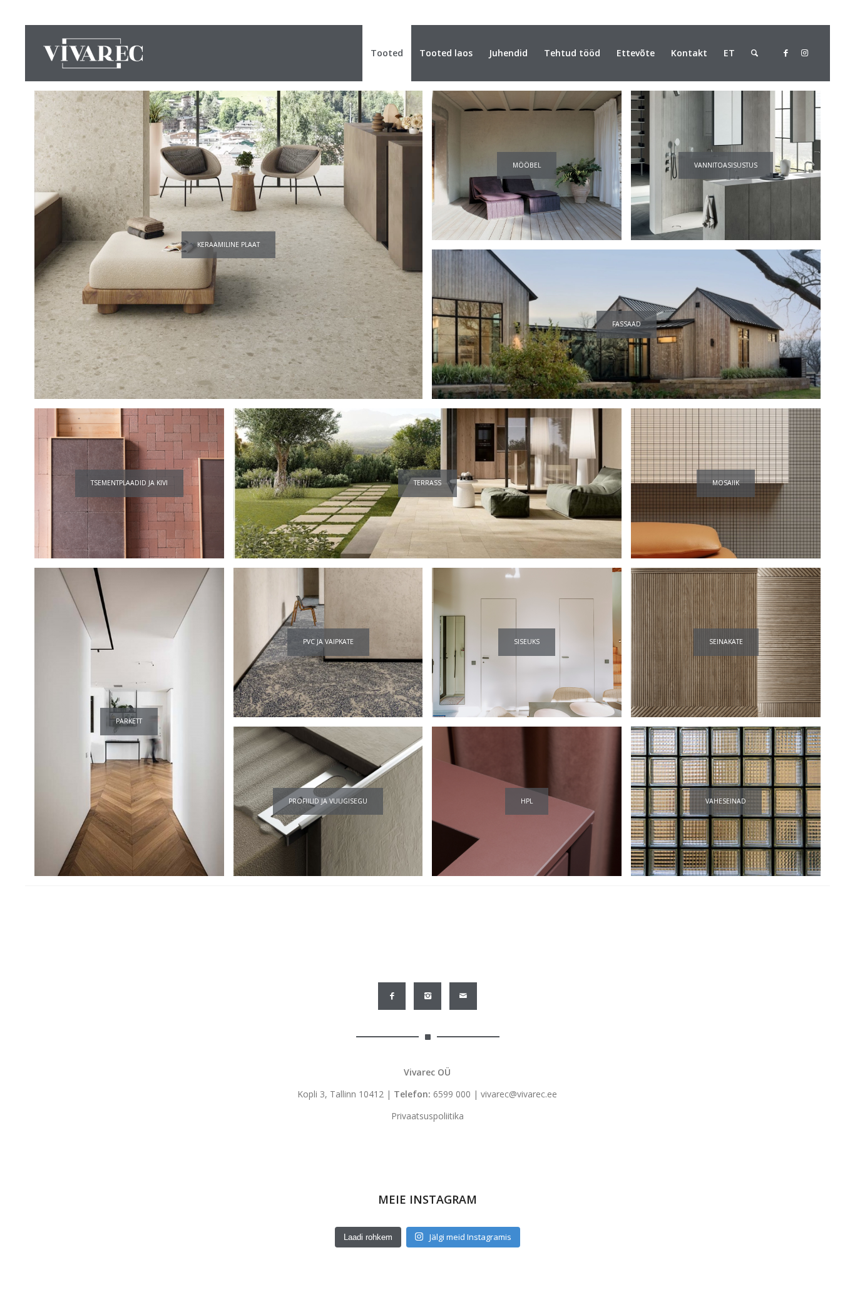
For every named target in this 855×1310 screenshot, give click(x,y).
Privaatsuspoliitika (427, 1116)
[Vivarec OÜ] (93, 53)
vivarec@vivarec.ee (519, 1094)
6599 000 (452, 1094)
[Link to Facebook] (785, 52)
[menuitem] (386, 53)
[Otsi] (754, 53)
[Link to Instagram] (804, 52)
